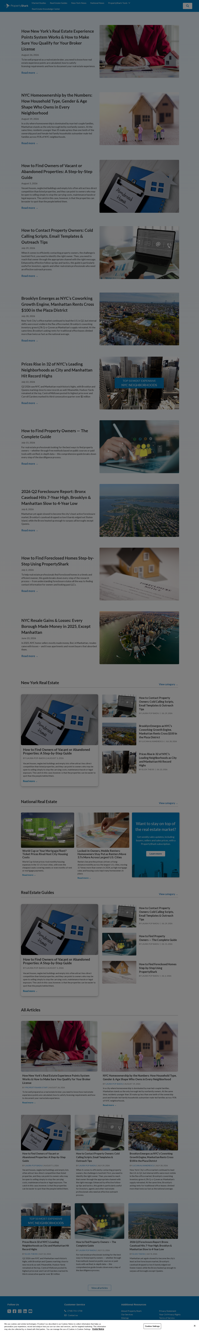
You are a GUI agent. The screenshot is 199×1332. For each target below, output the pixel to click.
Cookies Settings (152, 1326)
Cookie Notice (98, 1329)
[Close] (195, 1326)
